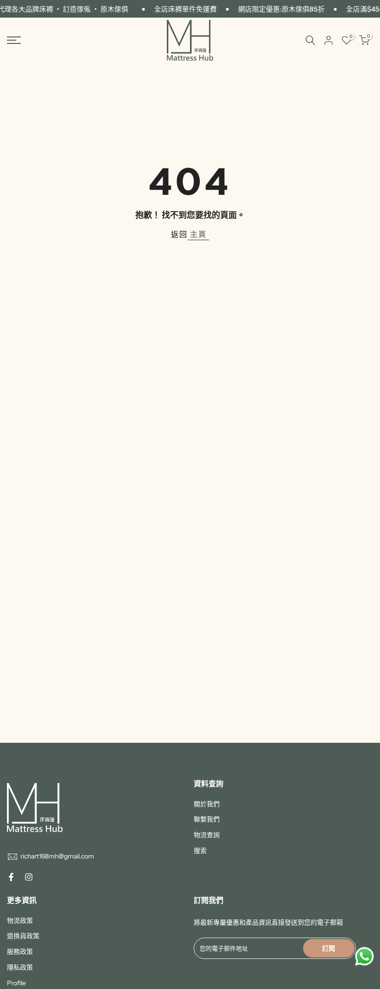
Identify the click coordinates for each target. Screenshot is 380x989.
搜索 (200, 850)
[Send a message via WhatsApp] (364, 956)
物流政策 (20, 920)
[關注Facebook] (11, 877)
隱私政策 (20, 967)
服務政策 (20, 951)
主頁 (198, 234)
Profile (16, 983)
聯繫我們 (207, 819)
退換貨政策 (23, 936)
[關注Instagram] (29, 877)
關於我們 (207, 804)
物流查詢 (207, 835)
